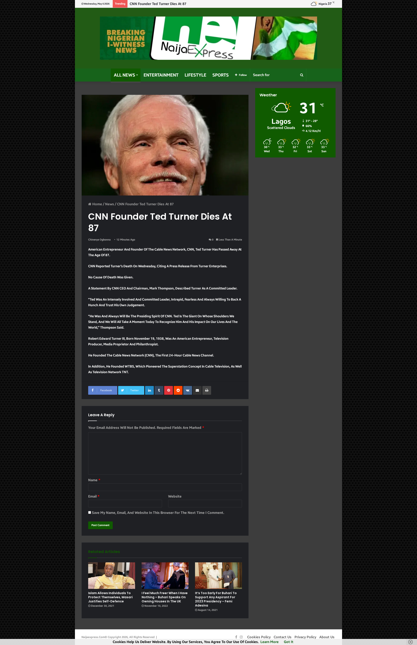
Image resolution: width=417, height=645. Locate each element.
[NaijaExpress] (208, 38)
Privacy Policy (305, 637)
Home (96, 204)
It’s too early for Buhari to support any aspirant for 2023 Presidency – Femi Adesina (216, 599)
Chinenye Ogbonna (99, 239)
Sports (220, 75)
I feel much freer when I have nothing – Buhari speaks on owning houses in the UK (165, 597)
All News (124, 75)
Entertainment (161, 75)
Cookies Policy (259, 637)
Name (94, 480)
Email (93, 496)
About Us (326, 637)
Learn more (269, 642)
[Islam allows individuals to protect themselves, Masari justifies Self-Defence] (111, 575)
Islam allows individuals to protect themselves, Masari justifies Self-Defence (110, 597)
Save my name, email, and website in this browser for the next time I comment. (158, 513)
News (109, 204)
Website (175, 496)
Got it (288, 642)
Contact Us (282, 637)
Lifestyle (195, 75)
